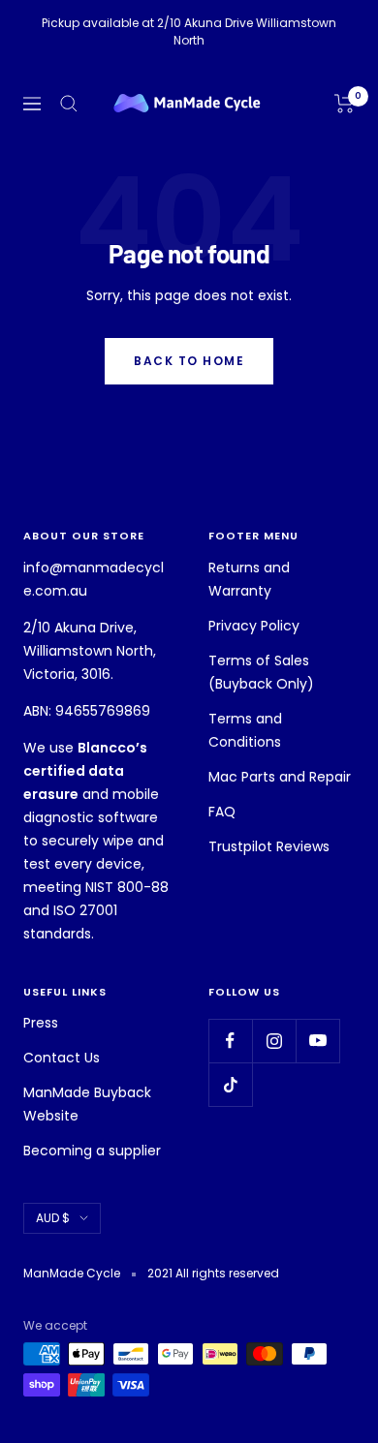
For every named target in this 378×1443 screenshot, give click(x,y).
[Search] (69, 103)
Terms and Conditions (245, 730)
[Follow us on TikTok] (230, 1084)
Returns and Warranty (249, 579)
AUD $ (53, 1218)
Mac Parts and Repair (279, 776)
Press (40, 1022)
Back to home (189, 361)
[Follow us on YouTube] (317, 1040)
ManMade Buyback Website (87, 1104)
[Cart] (344, 103)
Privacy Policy (253, 625)
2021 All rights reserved (213, 1273)
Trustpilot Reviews (269, 846)
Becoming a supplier (92, 1150)
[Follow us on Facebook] (230, 1040)
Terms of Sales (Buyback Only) (261, 672)
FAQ (222, 811)
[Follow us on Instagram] (274, 1040)
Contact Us (61, 1057)
